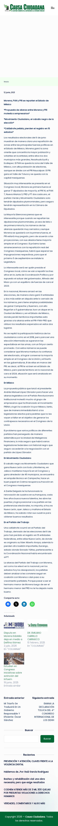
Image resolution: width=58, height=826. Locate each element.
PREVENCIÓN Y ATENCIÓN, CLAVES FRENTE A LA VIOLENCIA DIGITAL (28, 763)
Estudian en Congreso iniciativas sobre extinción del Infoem (13, 673)
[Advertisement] (29, 46)
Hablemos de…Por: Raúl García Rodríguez (26, 771)
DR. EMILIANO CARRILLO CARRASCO (34, 636)
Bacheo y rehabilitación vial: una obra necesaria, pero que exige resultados (24, 780)
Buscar (29, 730)
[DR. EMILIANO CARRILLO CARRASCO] (37, 625)
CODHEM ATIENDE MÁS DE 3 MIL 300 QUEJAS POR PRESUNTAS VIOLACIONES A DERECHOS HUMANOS (27, 793)
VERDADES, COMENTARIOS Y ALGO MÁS (24, 803)
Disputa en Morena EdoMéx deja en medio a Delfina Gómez (13, 637)
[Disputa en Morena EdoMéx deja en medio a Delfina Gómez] (14, 625)
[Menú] (52, 8)
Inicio (6, 81)
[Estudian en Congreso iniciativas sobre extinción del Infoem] (14, 659)
